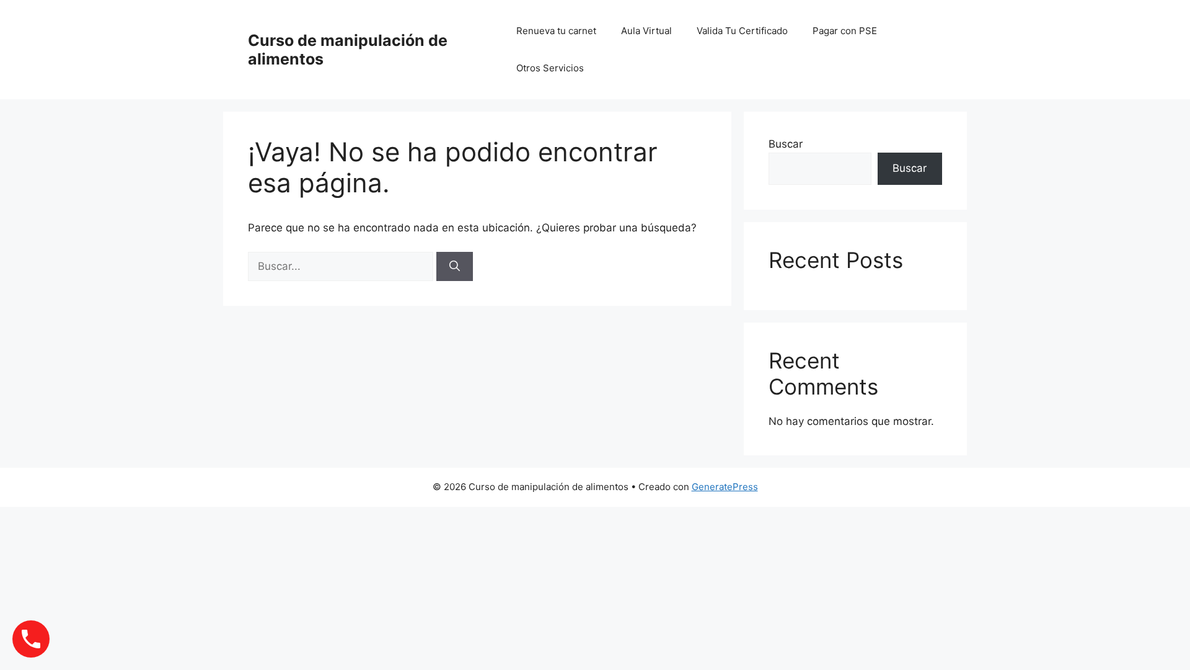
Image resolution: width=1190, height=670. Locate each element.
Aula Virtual (646, 31)
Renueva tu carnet (556, 31)
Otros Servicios (550, 68)
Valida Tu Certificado (742, 31)
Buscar (786, 144)
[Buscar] (454, 267)
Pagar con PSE (845, 31)
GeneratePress (725, 487)
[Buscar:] (342, 266)
